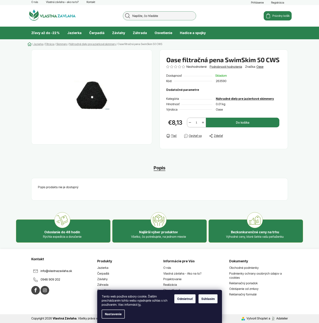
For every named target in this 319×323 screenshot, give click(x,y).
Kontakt (91, 2)
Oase (260, 67)
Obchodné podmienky (244, 268)
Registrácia (277, 2)
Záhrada (102, 285)
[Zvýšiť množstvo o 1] (203, 122)
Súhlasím (208, 299)
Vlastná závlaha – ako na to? (62, 2)
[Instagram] (45, 290)
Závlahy (102, 279)
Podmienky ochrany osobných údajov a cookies (255, 275)
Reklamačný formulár (243, 294)
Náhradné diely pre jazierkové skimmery (245, 99)
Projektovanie (172, 279)
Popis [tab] (159, 168)
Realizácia (170, 285)
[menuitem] (45, 33)
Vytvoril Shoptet (257, 318)
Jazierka (102, 268)
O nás (34, 2)
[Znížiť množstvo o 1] (190, 122)
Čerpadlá (103, 273)
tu (139, 304)
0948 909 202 (50, 279)
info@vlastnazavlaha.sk (56, 271)
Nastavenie (113, 314)
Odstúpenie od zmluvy (243, 289)
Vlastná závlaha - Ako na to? (182, 273)
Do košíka (242, 122)
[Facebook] (35, 290)
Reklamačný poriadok (243, 283)
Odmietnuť (185, 299)
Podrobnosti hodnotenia (226, 67)
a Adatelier (278, 318)
